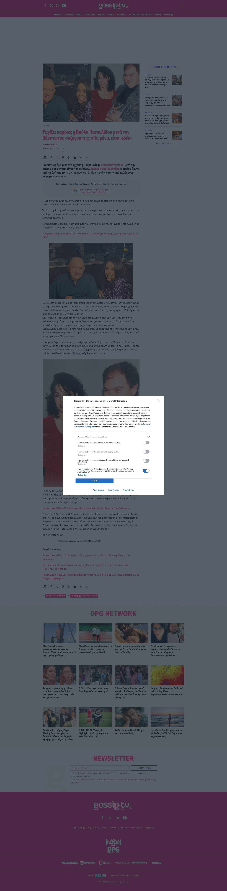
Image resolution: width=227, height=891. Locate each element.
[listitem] (113, 437)
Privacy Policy (128, 490)
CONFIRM (94, 481)
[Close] (158, 401)
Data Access (113, 490)
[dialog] (113, 445)
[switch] (146, 442)
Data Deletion (98, 490)
